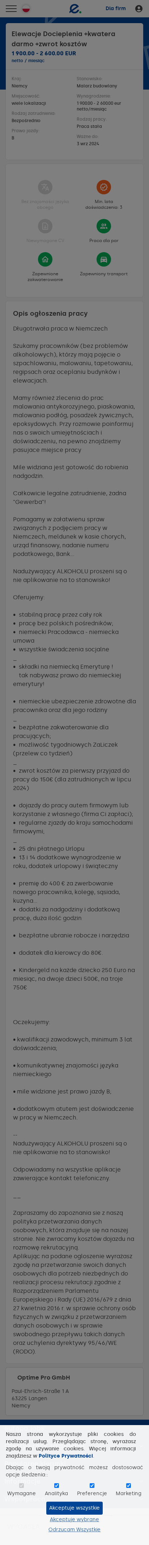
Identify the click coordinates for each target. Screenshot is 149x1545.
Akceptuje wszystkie (74, 1508)
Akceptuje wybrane (74, 1519)
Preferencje (92, 1493)
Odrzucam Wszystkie (74, 1530)
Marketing (128, 1493)
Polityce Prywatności (66, 1456)
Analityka (56, 1493)
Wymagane (21, 1493)
